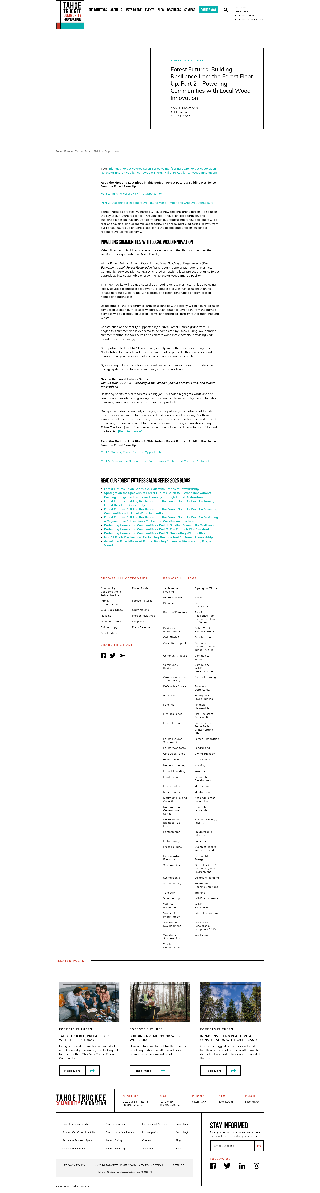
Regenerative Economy (172, 857)
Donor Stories (141, 588)
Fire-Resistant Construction (204, 715)
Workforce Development (172, 924)
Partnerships (171, 831)
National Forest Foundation (205, 799)
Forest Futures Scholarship (172, 740)
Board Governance (202, 604)
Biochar (200, 597)
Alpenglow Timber (207, 588)
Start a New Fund (116, 1124)
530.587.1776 (199, 1101)
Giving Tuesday (205, 753)
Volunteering (171, 898)
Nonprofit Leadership (202, 808)
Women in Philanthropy (171, 915)
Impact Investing (174, 771)
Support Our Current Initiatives (80, 1132)
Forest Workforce (174, 747)
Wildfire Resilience (178, 172)
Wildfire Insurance (207, 898)
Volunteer (147, 1148)
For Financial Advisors (154, 1124)
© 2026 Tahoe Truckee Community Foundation (129, 1165)
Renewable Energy (150, 172)
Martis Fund (202, 786)
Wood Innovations (205, 172)
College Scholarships (74, 1148)
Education (169, 695)
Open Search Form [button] (226, 10)
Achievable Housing (170, 590)
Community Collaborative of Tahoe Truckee (111, 591)
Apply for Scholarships (249, 19)
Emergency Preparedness (204, 697)
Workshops (202, 935)
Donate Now (208, 10)
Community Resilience (170, 666)
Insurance (201, 771)
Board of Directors (175, 612)
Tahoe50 (169, 892)
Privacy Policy (75, 1165)
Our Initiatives (98, 10)
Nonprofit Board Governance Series (173, 810)
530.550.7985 (226, 1101)
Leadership (170, 777)
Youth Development (172, 945)
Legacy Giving (114, 1140)
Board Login (242, 11)
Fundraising (202, 747)
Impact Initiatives (143, 615)
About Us (116, 10)
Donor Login (242, 7)
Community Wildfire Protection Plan (205, 668)
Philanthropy (109, 627)
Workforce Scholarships (171, 936)
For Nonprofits (150, 1132)
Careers (146, 1140)
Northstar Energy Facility (118, 172)
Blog (161, 10)
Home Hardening (174, 765)
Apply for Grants (245, 15)
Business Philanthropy (171, 629)
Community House (175, 655)
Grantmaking (140, 609)
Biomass (115, 168)
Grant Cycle (171, 759)
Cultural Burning (205, 677)
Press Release (141, 627)
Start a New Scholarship (120, 1132)
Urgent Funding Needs (75, 1124)
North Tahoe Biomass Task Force (172, 823)
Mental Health (204, 792)
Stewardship (171, 877)
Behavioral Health (175, 597)
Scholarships (109, 633)
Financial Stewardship (203, 706)
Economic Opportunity (203, 688)
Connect (189, 10)
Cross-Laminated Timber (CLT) (174, 678)
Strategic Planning (207, 877)
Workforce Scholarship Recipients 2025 (205, 926)
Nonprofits (139, 621)
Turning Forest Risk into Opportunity (131, 193)
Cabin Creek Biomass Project (205, 629)
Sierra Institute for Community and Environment (207, 868)
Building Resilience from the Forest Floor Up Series (205, 617)
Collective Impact (174, 643)
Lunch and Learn (174, 786)
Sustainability (172, 883)
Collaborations (204, 637)
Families (168, 704)
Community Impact (202, 657)
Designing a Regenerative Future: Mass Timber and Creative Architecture (157, 203)
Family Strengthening (110, 602)
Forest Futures (172, 723)
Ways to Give (134, 10)
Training (200, 892)
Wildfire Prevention (170, 905)
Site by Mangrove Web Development (73, 1186)
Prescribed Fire (204, 841)
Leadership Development (203, 778)
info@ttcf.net (252, 1101)
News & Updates (112, 621)
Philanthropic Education (203, 833)
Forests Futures (187, 60)
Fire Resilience (172, 713)
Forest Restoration (203, 168)
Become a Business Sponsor (78, 1140)
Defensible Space (174, 686)
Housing (106, 615)
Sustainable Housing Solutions (206, 885)
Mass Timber (171, 792)
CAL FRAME (171, 637)
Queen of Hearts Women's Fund (205, 848)
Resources (174, 10)
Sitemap (178, 1165)
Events (149, 10)
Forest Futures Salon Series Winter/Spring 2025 (155, 168)
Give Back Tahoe (112, 609)
